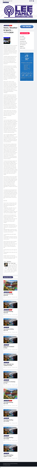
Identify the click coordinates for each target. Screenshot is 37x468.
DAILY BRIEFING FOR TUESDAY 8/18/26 (9, 364)
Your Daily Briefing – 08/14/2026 (9, 420)
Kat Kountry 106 (23, 41)
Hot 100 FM (22, 36)
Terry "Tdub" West (12, 263)
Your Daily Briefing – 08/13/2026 (9, 438)
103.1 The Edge (22, 37)
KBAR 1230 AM (22, 48)
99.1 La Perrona (22, 44)
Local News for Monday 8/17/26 (9, 382)
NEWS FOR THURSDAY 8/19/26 (9, 347)
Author (5, 261)
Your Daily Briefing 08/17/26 (8, 403)
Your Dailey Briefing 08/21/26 (9, 329)
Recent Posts (9, 261)
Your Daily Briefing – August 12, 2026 (9, 455)
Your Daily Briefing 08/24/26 (8, 312)
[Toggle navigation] (18, 21)
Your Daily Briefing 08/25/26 (8, 294)
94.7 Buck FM (22, 39)
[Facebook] (5, 268)
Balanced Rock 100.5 (23, 43)
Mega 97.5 (22, 46)
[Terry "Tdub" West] (6, 264)
